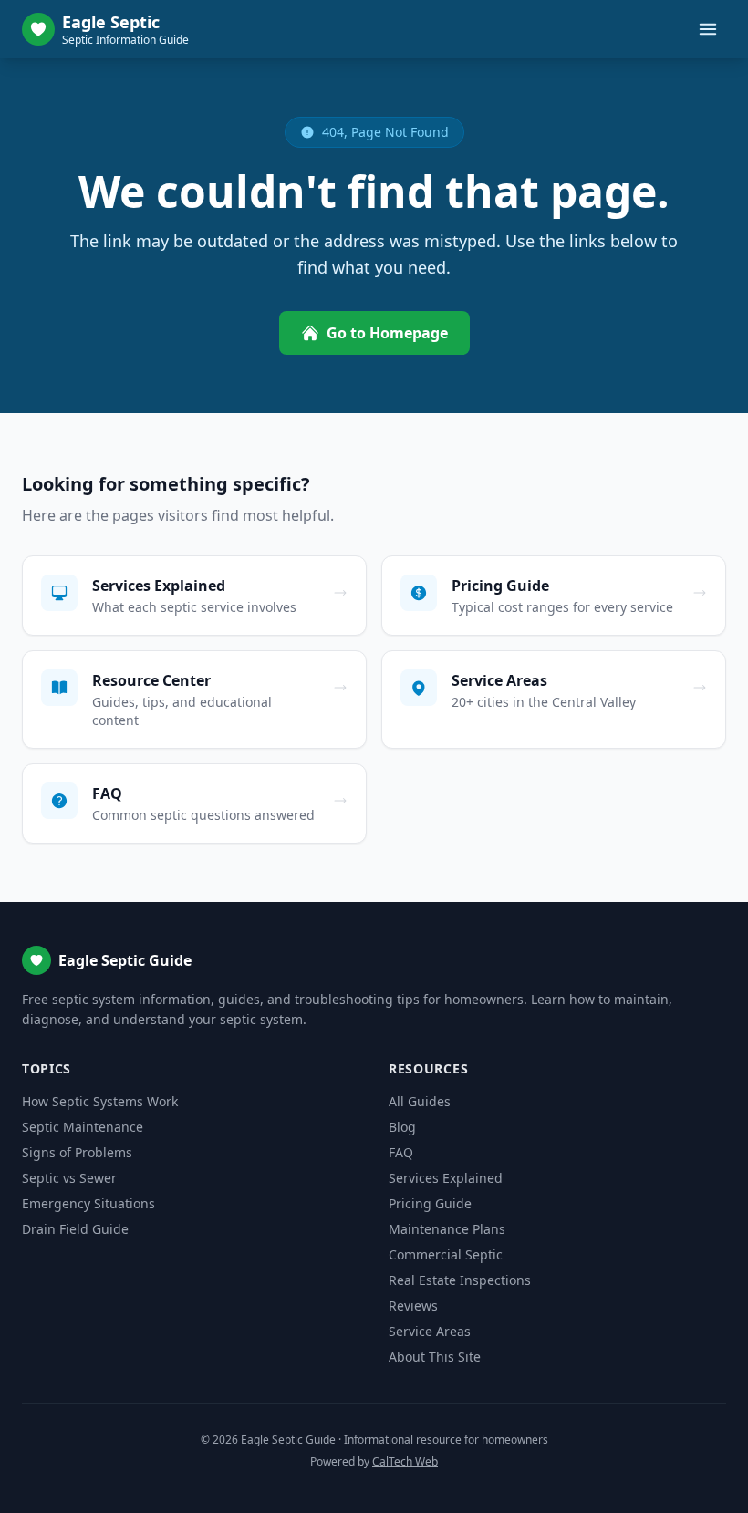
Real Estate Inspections (460, 1280)
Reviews (413, 1305)
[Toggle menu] (708, 29)
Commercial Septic (446, 1254)
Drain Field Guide (75, 1229)
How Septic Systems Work (100, 1101)
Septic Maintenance (82, 1126)
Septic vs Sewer (69, 1178)
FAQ (401, 1152)
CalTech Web (405, 1461)
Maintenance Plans (447, 1229)
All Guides (420, 1101)
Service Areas (430, 1331)
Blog (402, 1126)
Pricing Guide (430, 1203)
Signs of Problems (77, 1152)
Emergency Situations (88, 1203)
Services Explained (446, 1178)
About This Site (435, 1356)
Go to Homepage (387, 333)
